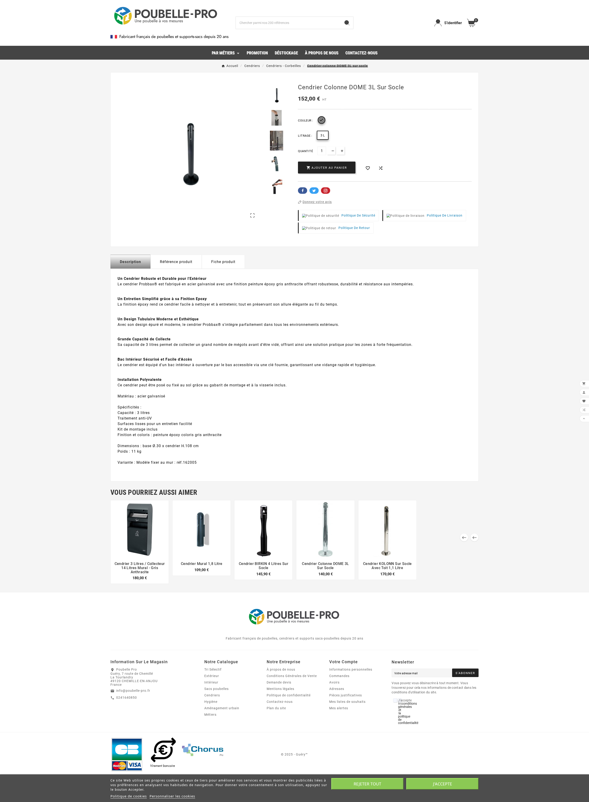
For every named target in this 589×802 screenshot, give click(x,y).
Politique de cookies (128, 796)
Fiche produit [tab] (223, 262)
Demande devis (279, 682)
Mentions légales (280, 689)
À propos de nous (281, 669)
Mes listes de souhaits (347, 702)
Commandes (339, 676)
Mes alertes (338, 708)
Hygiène (210, 702)
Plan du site (276, 708)
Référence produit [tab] (176, 262)
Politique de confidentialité (289, 695)
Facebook (302, 190)
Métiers (210, 714)
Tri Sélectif (213, 669)
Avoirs (334, 682)
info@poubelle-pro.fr (133, 690)
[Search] (346, 22)
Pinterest (325, 190)
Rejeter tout (367, 784)
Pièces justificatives (345, 695)
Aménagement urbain (221, 708)
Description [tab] (130, 262)
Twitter (314, 190)
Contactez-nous (280, 702)
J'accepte (442, 784)
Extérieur (211, 676)
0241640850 (126, 697)
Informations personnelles (350, 669)
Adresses (336, 689)
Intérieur (211, 682)
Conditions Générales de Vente (292, 676)
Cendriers (212, 695)
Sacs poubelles (216, 689)
